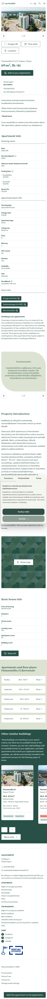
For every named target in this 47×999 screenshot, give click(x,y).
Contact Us (5, 980)
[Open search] (39, 3)
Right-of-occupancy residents (12, 911)
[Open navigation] (44, 3)
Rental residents (7, 914)
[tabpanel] (23, 19)
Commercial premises (9, 902)
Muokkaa (22, 519)
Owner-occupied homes (10, 896)
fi (31, 4)
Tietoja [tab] (38, 478)
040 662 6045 (9, 89)
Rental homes (6, 890)
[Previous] (4, 35)
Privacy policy (6, 973)
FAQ (3, 926)
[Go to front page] (8, 3)
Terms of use (6, 976)
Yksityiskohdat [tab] (23, 478)
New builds (5, 893)
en (35, 4)
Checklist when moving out (11, 920)
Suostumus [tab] (8, 478)
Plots (3, 899)
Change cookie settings (10, 983)
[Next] (43, 35)
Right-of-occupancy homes (11, 887)
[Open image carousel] (23, 19)
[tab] (11, 44)
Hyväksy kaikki (23, 512)
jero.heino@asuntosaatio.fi (13, 92)
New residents (6, 917)
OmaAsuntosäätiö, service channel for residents (19, 923)
